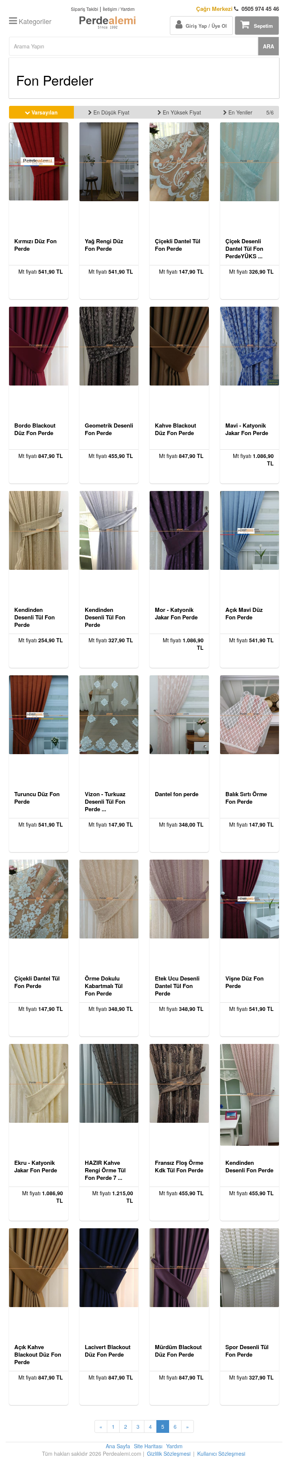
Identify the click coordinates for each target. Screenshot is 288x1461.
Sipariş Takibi (84, 9)
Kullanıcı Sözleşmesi (221, 1453)
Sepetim (261, 25)
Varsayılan (44, 112)
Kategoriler (34, 21)
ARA (268, 46)
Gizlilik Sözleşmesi (168, 1453)
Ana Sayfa (118, 1446)
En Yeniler (239, 112)
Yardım (174, 1446)
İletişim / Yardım (119, 9)
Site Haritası (148, 1446)
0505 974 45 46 (237, 9)
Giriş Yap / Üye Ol (205, 25)
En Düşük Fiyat (110, 112)
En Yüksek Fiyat (181, 112)
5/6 (270, 112)
